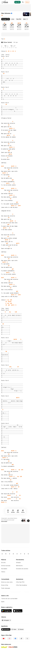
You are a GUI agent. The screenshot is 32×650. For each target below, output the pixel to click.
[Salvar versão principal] (8, 19)
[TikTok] (21, 638)
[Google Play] (6, 610)
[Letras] (4, 647)
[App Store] (17, 610)
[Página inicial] (4, 2)
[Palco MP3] (13, 647)
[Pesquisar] (22, 2)
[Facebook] (15, 638)
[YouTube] (3, 638)
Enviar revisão (4, 521)
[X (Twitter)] (27, 638)
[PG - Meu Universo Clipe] (26, 14)
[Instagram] (9, 638)
